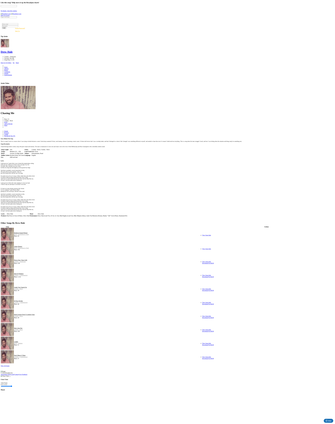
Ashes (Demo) (18, 246)
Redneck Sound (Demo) (20, 233)
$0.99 (5, 122)
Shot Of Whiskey (19, 273)
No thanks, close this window (9, 11)
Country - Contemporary (21, 275)
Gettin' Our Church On (20, 287)
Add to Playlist (8, 124)
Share (17, 63)
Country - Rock (18, 289)
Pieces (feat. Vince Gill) (20, 260)
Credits (6, 134)
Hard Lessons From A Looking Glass (24, 314)
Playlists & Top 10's (9, 136)
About (2, 374)
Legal (12, 374)
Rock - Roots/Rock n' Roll (21, 234)
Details (6, 131)
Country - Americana (20, 261)
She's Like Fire (18, 328)
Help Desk (7, 374)
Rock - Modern (18, 343)
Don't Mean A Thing (19, 355)
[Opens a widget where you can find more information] (328, 421)
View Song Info (206, 235)
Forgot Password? (20, 28)
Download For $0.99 (208, 263)
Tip (13, 63)
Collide (16, 342)
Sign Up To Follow (6, 63)
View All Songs (5, 366)
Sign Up (17, 31)
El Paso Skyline (18, 301)
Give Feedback (23, 374)
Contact (16, 374)
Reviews (6, 132)
